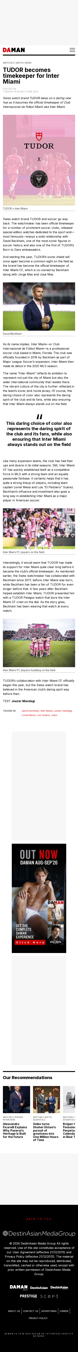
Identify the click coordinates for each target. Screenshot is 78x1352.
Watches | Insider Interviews (13, 1118)
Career (64, 1311)
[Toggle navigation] (72, 50)
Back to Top (39, 1219)
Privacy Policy (38, 1318)
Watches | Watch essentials (42, 1118)
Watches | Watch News (17, 62)
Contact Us (30, 1311)
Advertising (49, 1311)
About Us (14, 1311)
